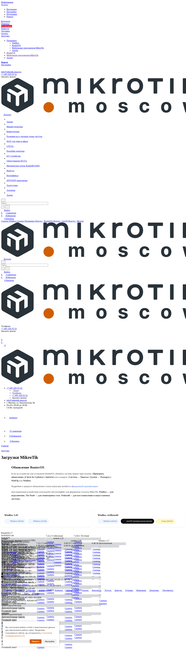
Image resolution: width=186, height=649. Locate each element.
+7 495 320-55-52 (9, 74)
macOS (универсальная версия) (139, 521)
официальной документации (84, 486)
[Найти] (7, 207)
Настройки (49, 641)
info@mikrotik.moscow (11, 72)
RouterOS (16, 45)
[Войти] (2, 337)
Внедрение (12, 9)
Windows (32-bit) (40, 521)
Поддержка (12, 14)
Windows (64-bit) (17, 521)
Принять (35, 641)
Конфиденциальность (11, 584)
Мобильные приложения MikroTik (28, 48)
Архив (15, 50)
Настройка (11, 12)
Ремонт (10, 16)
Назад (16, 390)
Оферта (25, 584)
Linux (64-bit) (167, 521)
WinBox (15, 43)
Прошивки (12, 40)
